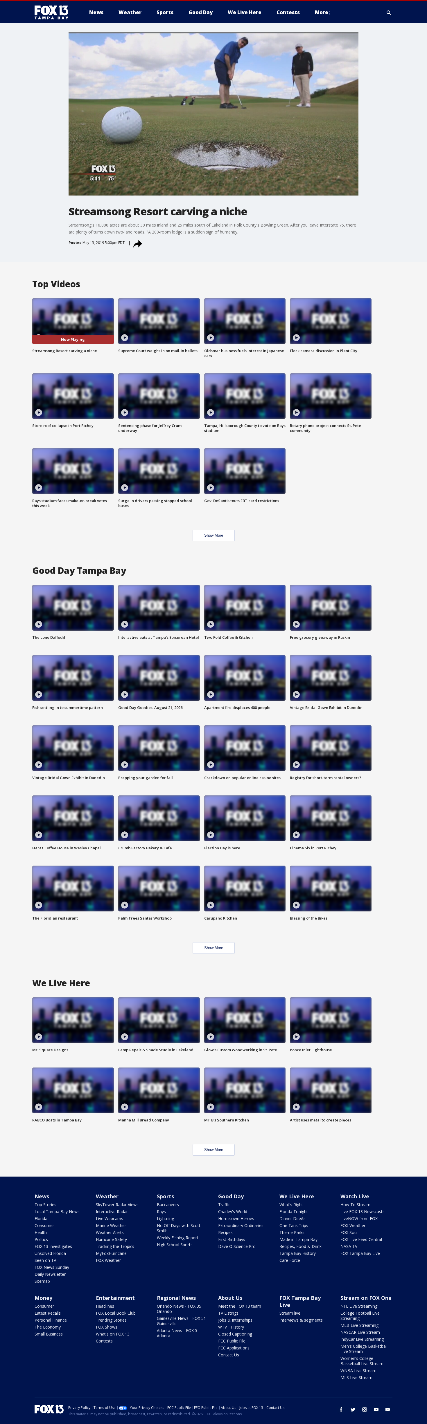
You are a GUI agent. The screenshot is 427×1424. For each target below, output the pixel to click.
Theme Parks (291, 1232)
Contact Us (228, 1355)
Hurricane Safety (111, 1239)
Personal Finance (51, 1320)
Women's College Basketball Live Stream (361, 1361)
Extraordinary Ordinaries (240, 1225)
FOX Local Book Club (116, 1313)
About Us (230, 1297)
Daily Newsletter (50, 1274)
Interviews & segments (301, 1320)
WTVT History (231, 1327)
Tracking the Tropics (115, 1246)
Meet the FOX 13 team (239, 1306)
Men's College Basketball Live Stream (363, 1348)
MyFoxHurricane (111, 1253)
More (321, 12)
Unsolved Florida (50, 1253)
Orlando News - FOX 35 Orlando (179, 1308)
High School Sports (175, 1244)
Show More (213, 535)
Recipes (225, 1232)
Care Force (289, 1260)
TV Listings (228, 1313)
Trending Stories (111, 1320)
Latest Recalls (48, 1313)
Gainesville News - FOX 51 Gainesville (181, 1321)
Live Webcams (109, 1218)
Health (41, 1232)
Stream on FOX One (366, 1297)
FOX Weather (108, 1260)
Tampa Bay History (297, 1253)
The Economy (48, 1327)
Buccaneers (168, 1204)
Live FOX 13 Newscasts (362, 1211)
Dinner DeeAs (292, 1218)
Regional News (176, 1297)
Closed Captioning (235, 1334)
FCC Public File (231, 1341)
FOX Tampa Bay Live (360, 1253)
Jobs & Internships (235, 1320)
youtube (376, 1409)
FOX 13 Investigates (53, 1246)
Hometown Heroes (236, 1218)
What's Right (291, 1204)
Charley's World (232, 1211)
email (387, 1409)
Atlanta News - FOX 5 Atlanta (177, 1333)
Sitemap (42, 1281)
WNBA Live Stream (358, 1370)
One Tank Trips (293, 1225)
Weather (107, 1196)
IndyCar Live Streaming (362, 1339)
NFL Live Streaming (358, 1306)
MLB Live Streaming (359, 1325)
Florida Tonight (293, 1211)
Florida (41, 1218)
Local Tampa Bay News (57, 1211)
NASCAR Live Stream (360, 1332)
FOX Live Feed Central (361, 1239)
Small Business (49, 1334)
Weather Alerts (110, 1232)
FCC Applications (234, 1348)
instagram (364, 1409)
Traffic (224, 1204)
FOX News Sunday (52, 1267)
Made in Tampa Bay (298, 1239)
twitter (353, 1409)
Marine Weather (111, 1225)
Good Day (231, 1196)
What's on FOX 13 (113, 1334)
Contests (104, 1341)
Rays (161, 1211)
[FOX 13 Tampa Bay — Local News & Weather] (54, 12)
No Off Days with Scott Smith (178, 1228)
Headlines (105, 1306)
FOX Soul (349, 1232)
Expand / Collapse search (388, 12)
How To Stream (355, 1204)
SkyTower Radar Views (117, 1204)
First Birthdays (231, 1239)
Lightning (165, 1218)
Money (43, 1297)
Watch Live (354, 1196)
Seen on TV (45, 1260)
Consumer (44, 1225)
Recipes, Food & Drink (300, 1246)
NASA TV (348, 1246)
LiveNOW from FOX (359, 1218)
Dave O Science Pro (237, 1246)
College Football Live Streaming (360, 1315)
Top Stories (45, 1204)
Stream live (289, 1313)
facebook (341, 1409)
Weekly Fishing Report (177, 1237)
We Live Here (296, 1196)
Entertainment (115, 1297)
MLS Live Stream (356, 1377)
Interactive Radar (112, 1211)
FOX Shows (106, 1327)
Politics (41, 1239)
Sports (165, 1196)
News (42, 1196)
